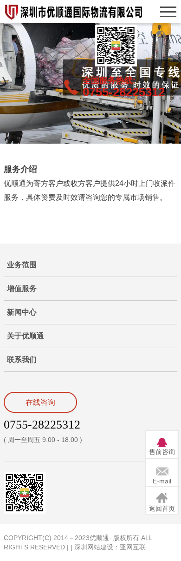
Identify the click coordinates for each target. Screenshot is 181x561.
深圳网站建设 (93, 547)
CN (160, 34)
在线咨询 (40, 402)
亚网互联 (133, 547)
